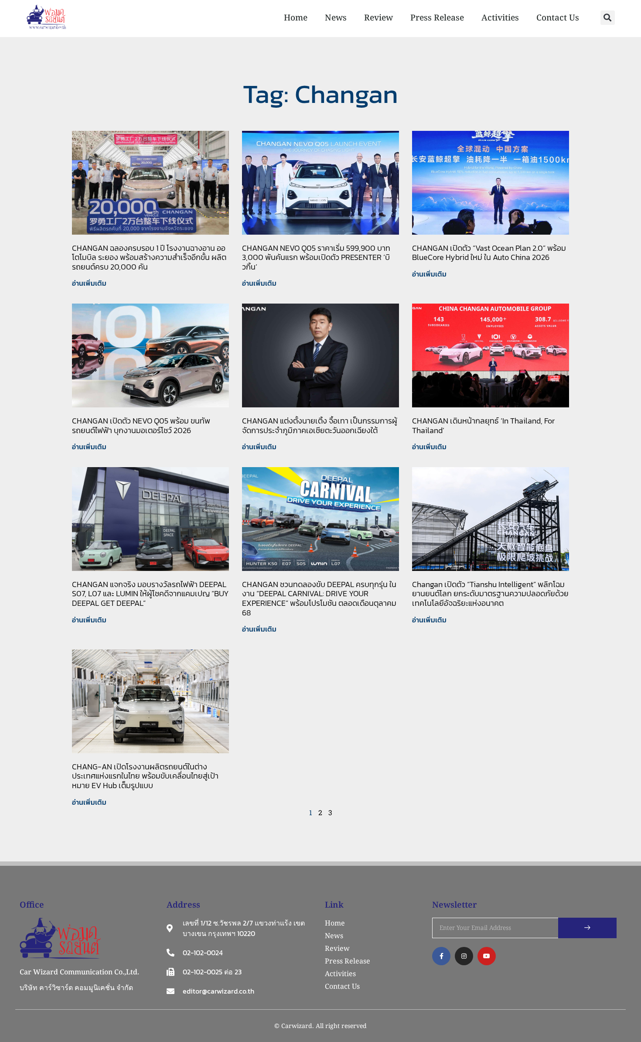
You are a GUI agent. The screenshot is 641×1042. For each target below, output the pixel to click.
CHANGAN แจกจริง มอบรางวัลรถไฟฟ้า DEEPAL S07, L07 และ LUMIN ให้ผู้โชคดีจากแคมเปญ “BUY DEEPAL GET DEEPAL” (150, 593)
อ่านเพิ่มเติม (89, 283)
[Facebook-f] (441, 956)
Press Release (437, 17)
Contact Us (557, 17)
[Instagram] (464, 956)
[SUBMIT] (587, 928)
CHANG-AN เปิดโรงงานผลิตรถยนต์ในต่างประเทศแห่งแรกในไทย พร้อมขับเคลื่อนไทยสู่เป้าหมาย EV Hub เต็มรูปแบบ (145, 776)
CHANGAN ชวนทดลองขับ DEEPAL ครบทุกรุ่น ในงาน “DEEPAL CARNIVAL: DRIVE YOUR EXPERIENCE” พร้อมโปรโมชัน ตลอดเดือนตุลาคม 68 (319, 598)
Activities (500, 17)
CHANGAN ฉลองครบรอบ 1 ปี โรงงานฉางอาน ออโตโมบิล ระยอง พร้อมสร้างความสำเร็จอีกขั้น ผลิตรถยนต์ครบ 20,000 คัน (149, 257)
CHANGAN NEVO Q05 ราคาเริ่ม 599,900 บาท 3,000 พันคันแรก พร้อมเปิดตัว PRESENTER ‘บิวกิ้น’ (316, 257)
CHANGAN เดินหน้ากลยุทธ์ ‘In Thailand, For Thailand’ (483, 425)
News (336, 17)
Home (295, 17)
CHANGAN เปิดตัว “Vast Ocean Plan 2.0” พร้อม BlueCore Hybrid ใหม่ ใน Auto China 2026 (489, 252)
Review (378, 17)
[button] (607, 17)
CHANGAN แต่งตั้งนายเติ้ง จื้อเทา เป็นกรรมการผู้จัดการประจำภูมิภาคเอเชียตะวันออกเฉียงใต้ (319, 425)
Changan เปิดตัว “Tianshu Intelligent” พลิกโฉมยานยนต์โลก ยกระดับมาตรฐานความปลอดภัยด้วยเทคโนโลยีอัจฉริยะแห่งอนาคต (490, 593)
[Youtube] (486, 956)
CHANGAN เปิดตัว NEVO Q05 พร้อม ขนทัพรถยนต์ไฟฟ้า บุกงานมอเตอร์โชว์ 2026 (141, 425)
